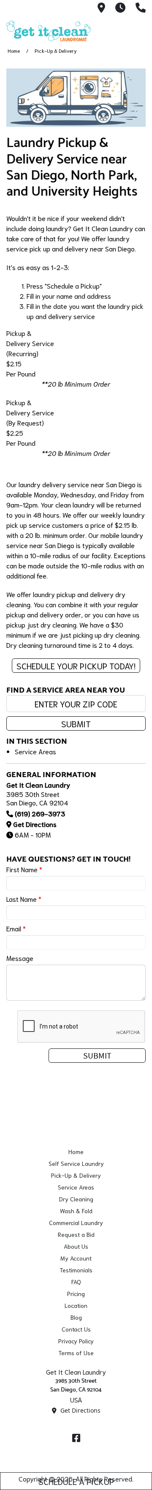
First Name (24, 869)
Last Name (23, 898)
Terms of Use (76, 1352)
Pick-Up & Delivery (76, 1175)
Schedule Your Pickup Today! (76, 665)
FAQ (76, 1281)
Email (16, 928)
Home (14, 50)
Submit (76, 723)
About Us (76, 1246)
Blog (76, 1317)
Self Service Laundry (76, 1163)
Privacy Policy (76, 1341)
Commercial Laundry (76, 1222)
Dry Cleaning (76, 1199)
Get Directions (35, 823)
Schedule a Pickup (76, 1481)
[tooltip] (101, 8)
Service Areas (35, 751)
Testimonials (76, 1270)
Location (76, 1305)
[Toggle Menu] (136, 29)
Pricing (76, 1293)
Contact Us (76, 1329)
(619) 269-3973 (40, 813)
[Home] (48, 31)
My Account (76, 1258)
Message (19, 957)
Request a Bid (76, 1234)
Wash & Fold (76, 1210)
